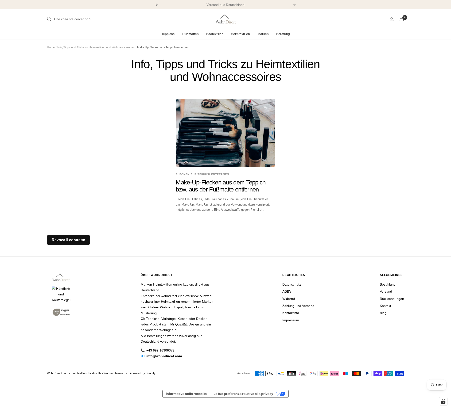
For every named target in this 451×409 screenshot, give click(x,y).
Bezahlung (388, 284)
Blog (383, 313)
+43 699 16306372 (160, 350)
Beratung (283, 34)
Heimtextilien (240, 34)
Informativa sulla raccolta (186, 394)
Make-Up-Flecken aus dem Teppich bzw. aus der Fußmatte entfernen (220, 186)
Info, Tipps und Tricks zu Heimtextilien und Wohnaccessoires (96, 47)
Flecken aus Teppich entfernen (202, 174)
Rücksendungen (392, 299)
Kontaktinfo (290, 313)
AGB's (287, 291)
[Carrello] (401, 19)
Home (51, 47)
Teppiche (168, 34)
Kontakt (385, 306)
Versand (386, 291)
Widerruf (288, 299)
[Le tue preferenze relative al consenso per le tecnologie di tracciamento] (443, 401)
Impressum (290, 320)
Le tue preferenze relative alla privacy (243, 394)
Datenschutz (291, 284)
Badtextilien (214, 34)
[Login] (391, 19)
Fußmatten (190, 34)
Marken (263, 34)
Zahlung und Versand (298, 306)
